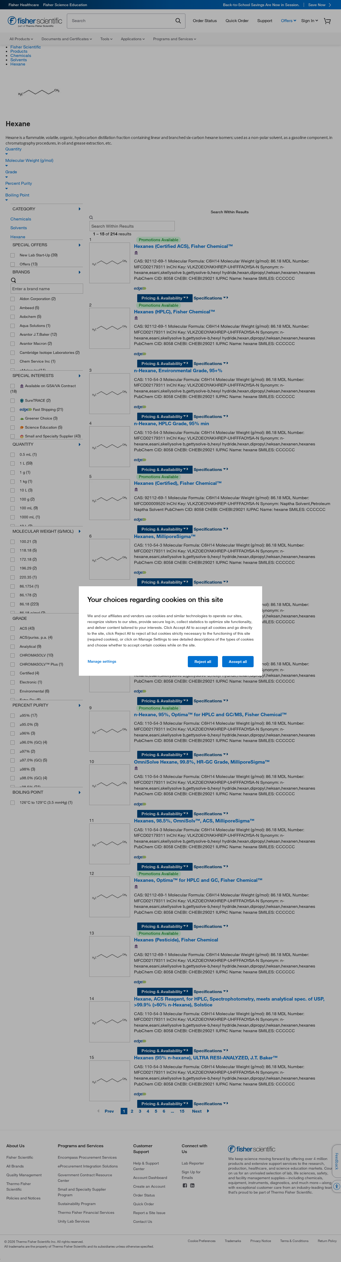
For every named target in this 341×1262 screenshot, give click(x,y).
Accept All (238, 661)
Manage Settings (102, 661)
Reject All (202, 661)
